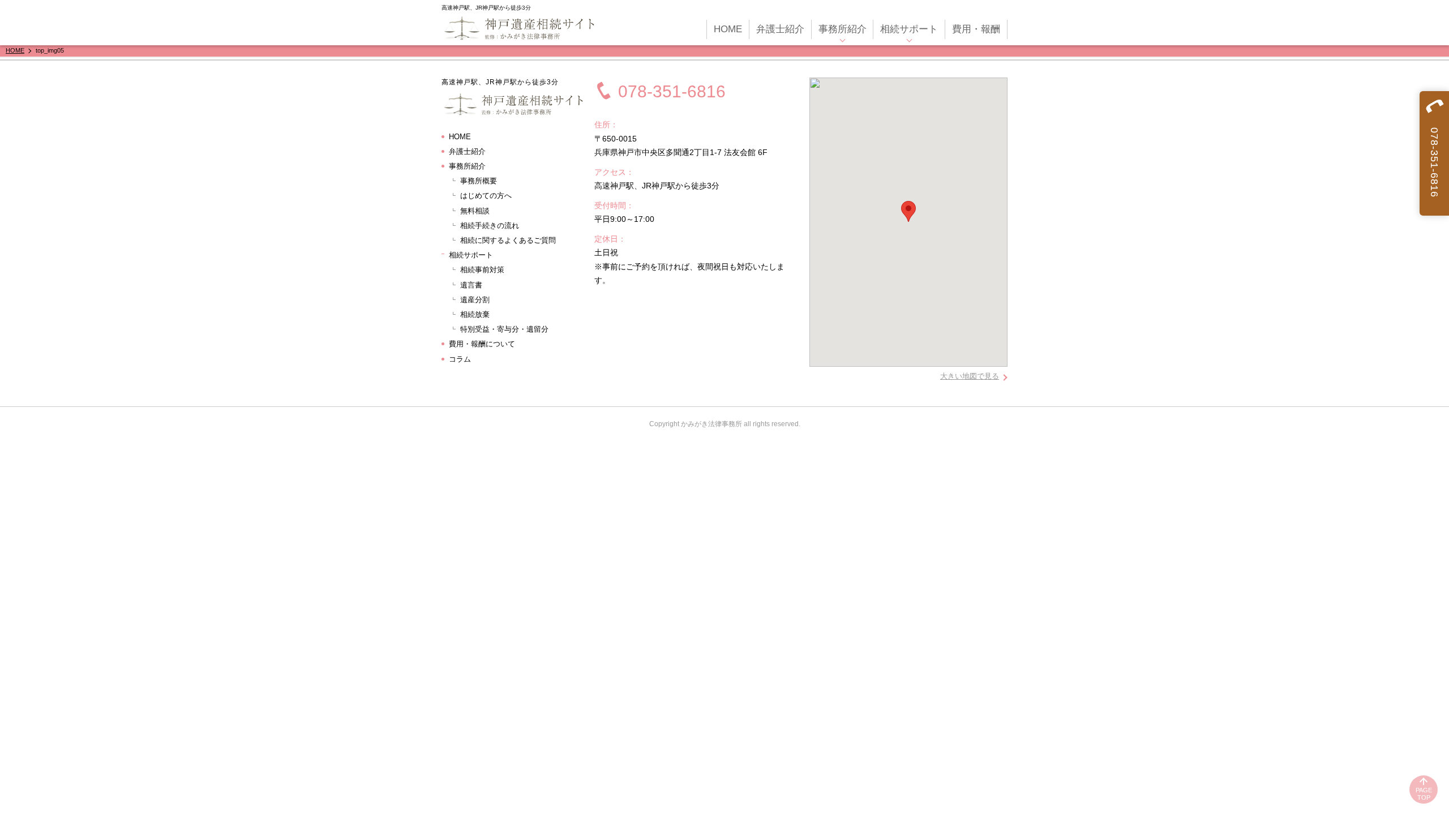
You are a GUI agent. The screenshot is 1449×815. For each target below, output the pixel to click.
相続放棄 (475, 314)
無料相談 (475, 211)
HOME (728, 29)
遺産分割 (475, 299)
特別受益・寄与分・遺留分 (504, 329)
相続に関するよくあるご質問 (508, 240)
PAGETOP (1424, 794)
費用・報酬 (976, 29)
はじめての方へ (486, 195)
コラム (460, 359)
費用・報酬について (482, 344)
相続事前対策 (482, 269)
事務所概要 (478, 181)
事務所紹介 (842, 29)
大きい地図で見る (969, 376)
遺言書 (471, 285)
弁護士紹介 (780, 29)
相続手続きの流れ (489, 225)
